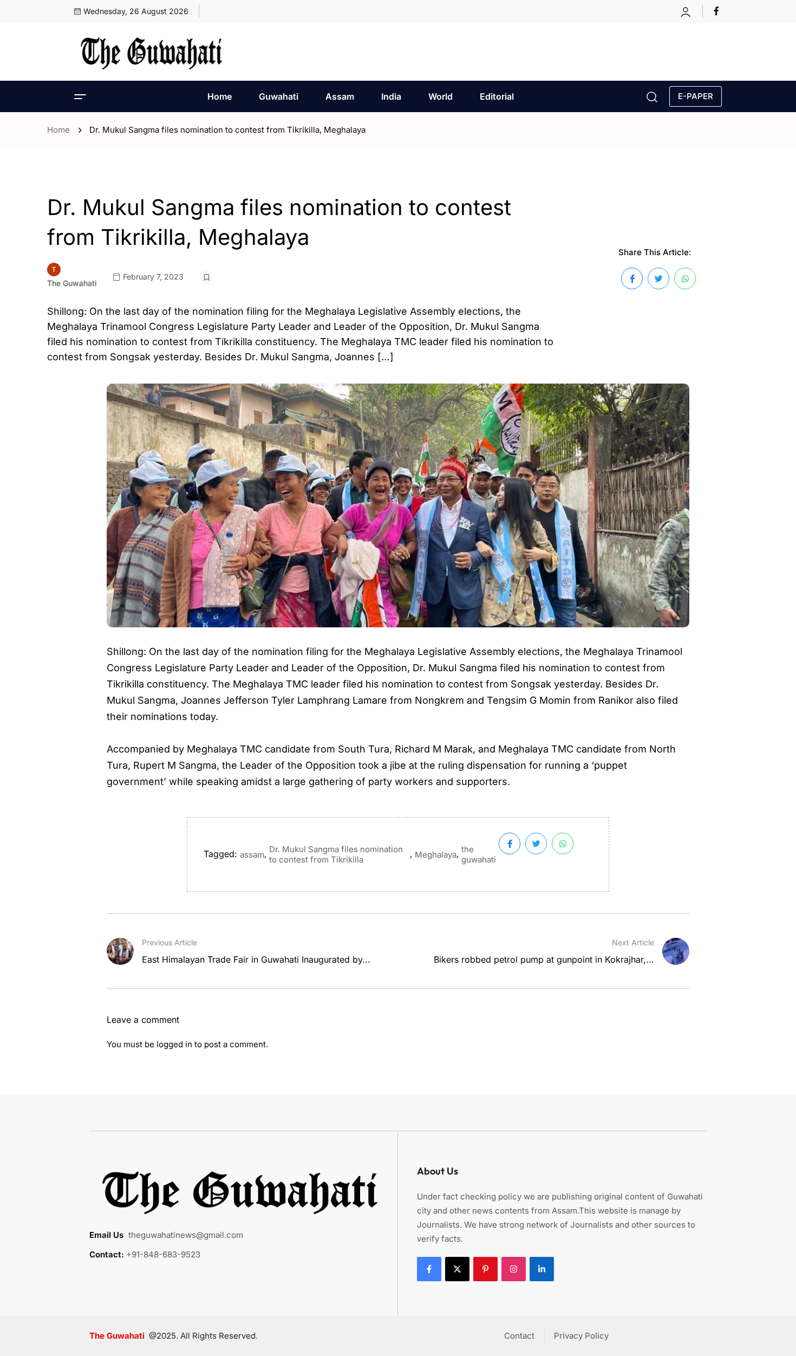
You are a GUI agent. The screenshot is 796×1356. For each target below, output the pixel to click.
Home (219, 96)
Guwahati (278, 96)
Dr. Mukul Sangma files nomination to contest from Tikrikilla (336, 854)
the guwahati (478, 854)
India (391, 96)
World (440, 96)
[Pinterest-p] (485, 1269)
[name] (718, 11)
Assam (339, 96)
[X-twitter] (457, 1269)
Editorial (497, 96)
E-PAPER (695, 96)
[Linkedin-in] (542, 1269)
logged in (174, 1044)
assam (252, 854)
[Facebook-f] (429, 1269)
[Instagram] (513, 1269)
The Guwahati (72, 283)
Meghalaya (435, 854)
